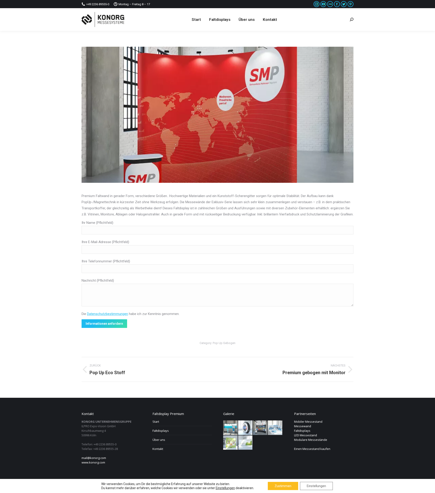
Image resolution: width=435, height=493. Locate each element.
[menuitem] (196, 19)
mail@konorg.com (94, 458)
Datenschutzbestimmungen (107, 314)
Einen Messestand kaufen (312, 449)
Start (155, 422)
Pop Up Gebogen (224, 343)
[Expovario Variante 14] (245, 427)
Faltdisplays (160, 431)
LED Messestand (305, 435)
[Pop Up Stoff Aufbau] (230, 442)
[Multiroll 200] (275, 427)
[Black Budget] (230, 427)
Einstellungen (316, 486)
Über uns (158, 440)
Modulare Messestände (310, 440)
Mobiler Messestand (308, 422)
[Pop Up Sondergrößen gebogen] (260, 427)
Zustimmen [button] (283, 486)
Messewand (302, 426)
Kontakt (157, 449)
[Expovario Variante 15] (245, 442)
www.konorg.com (93, 462)
